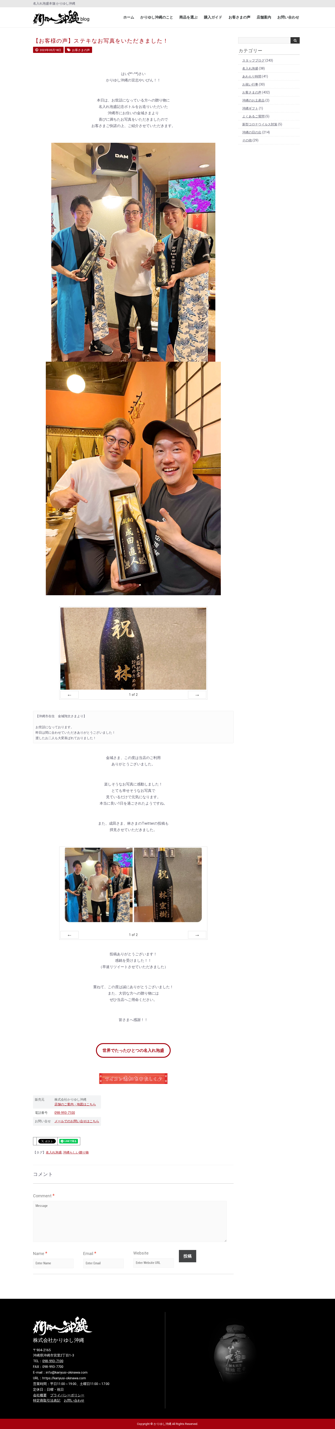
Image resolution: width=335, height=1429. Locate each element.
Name (40, 1253)
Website (141, 1253)
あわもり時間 (251, 76)
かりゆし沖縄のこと (156, 17)
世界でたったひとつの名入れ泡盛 (133, 1050)
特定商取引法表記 (46, 1400)
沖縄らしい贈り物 (76, 1152)
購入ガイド (213, 17)
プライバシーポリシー (67, 1395)
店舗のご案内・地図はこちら (75, 1104)
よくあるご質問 (253, 116)
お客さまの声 (239, 17)
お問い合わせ (288, 17)
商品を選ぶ (188, 17)
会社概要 (40, 1395)
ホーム (128, 17)
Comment (43, 1195)
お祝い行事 (250, 84)
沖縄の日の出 (251, 132)
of (133, 694)
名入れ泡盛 (54, 1152)
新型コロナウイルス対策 (259, 124)
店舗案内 (264, 17)
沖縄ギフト (250, 108)
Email (89, 1253)
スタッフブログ (253, 60)
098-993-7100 (64, 1113)
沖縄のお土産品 (253, 100)
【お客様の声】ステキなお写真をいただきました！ (101, 41)
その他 (247, 140)
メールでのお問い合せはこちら (76, 1121)
